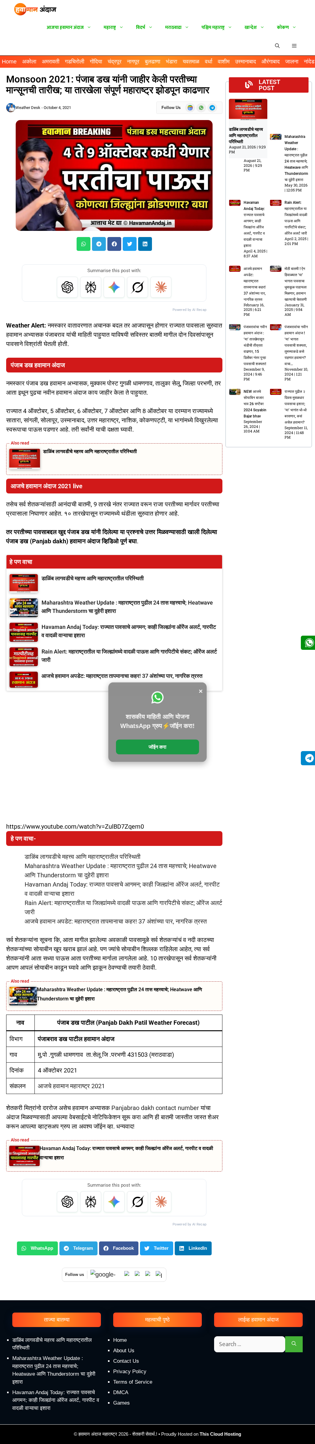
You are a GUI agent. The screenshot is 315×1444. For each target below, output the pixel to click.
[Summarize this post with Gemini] (114, 287)
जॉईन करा (157, 746)
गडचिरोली (74, 61)
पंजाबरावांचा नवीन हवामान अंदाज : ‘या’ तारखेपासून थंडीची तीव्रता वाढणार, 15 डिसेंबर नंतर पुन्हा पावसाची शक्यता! (255, 345)
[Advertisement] (157, 1392)
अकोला (29, 61)
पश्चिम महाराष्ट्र (213, 27)
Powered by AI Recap (189, 310)
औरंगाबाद (270, 61)
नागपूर (133, 61)
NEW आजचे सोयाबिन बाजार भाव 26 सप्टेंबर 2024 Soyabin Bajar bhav (255, 403)
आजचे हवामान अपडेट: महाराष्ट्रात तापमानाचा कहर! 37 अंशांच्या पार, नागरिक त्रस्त (116, 921)
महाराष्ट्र (110, 27)
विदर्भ (140, 27)
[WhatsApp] (128, 1274)
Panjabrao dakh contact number (155, 1108)
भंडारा (171, 61)
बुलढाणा (152, 61)
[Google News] (105, 1274)
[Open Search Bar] (277, 46)
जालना (291, 61)
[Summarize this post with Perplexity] (90, 287)
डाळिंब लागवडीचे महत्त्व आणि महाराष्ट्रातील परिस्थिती (90, 451)
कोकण (283, 27)
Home (9, 61)
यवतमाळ (191, 61)
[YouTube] (138, 1274)
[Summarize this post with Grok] (137, 287)
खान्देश (251, 27)
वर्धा (208, 61)
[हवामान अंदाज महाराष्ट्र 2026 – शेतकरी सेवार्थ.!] (35, 9)
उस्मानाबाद (245, 61)
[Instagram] (159, 1274)
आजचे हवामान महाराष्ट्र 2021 (71, 1086)
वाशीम (223, 61)
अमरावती (50, 61)
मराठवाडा (173, 27)
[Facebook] (149, 1274)
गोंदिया (96, 61)
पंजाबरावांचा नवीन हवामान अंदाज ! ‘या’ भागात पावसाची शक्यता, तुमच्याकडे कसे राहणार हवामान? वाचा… (296, 345)
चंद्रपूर (115, 61)
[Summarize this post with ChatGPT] (67, 287)
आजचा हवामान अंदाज (65, 27)
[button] (294, 46)
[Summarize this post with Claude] (160, 287)
